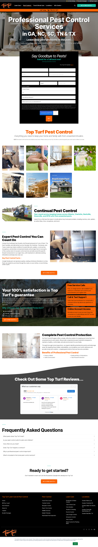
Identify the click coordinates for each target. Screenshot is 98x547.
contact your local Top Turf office (51, 139)
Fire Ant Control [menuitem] (70, 512)
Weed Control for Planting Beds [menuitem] (72, 522)
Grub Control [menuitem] (69, 519)
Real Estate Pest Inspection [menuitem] (49, 515)
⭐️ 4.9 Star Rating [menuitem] (70, 1)
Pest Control (27, 5)
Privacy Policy (54, 109)
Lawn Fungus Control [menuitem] (71, 514)
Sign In (72, 64)
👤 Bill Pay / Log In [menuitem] (92, 1)
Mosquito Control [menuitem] (46, 505)
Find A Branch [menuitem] (5, 505)
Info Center (57, 5)
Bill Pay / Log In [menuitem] (6, 503)
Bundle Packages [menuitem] (6, 513)
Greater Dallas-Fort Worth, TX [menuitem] (89, 506)
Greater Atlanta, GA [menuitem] (87, 500)
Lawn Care (17, 5)
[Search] (75, 5)
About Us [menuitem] (4, 508)
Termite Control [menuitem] (46, 503)
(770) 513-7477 (53, 10)
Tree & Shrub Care (38, 5)
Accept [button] (75, 543)
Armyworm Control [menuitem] (71, 517)
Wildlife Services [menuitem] (46, 510)
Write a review (71, 391)
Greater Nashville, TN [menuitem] (87, 513)
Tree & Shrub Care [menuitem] (70, 504)
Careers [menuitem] (4, 510)
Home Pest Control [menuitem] (47, 500)
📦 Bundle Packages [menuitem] (82, 1)
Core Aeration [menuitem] (69, 507)
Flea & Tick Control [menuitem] (47, 508)
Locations (49, 5)
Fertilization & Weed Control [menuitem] (71, 501)
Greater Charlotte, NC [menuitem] (87, 503)
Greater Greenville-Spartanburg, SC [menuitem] (87, 510)
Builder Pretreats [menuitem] (46, 513)
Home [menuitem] (3, 500)
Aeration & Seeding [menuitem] (71, 509)
